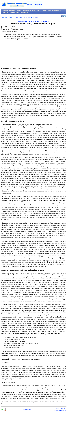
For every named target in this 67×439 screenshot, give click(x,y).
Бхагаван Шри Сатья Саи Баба (33, 21)
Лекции (35, 17)
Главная (5, 10)
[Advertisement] (33, 53)
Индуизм (12, 10)
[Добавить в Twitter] (64, 16)
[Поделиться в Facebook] (62, 16)
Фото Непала (24, 12)
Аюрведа (5, 12)
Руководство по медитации (51, 10)
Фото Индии (14, 12)
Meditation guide (34, 4)
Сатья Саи (27, 17)
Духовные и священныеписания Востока (17, 4)
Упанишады (27, 10)
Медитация (36, 10)
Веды (19, 10)
